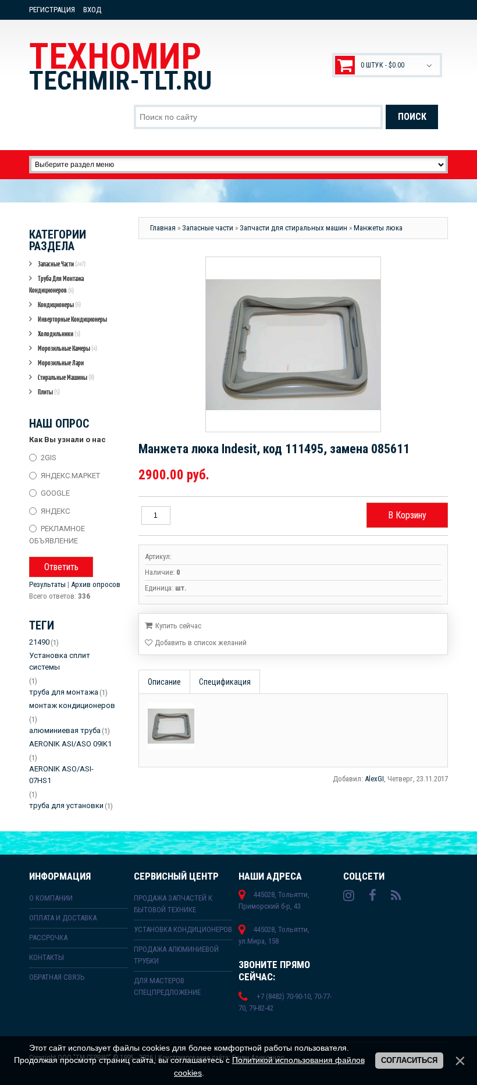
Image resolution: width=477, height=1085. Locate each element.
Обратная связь (57, 977)
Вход (92, 9)
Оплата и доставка (63, 917)
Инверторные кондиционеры (72, 319)
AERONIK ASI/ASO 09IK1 (70, 743)
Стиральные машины (66, 377)
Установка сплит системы (59, 661)
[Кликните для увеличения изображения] (293, 344)
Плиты (49, 392)
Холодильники (59, 334)
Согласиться (409, 1060)
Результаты (47, 584)
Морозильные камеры (67, 348)
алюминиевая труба (65, 730)
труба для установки (66, 805)
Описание (164, 681)
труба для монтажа (63, 692)
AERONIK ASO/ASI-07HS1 (61, 774)
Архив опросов (95, 584)
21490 (39, 642)
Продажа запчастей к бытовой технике (173, 904)
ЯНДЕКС (55, 510)
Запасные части (62, 264)
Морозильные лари (61, 363)
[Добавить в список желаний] (196, 643)
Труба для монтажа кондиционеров (56, 284)
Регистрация (52, 9)
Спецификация (225, 681)
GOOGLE (55, 493)
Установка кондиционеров (183, 929)
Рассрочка (48, 937)
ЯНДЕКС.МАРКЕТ (70, 475)
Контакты (46, 957)
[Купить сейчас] (173, 625)
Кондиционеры (59, 305)
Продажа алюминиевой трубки (176, 955)
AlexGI (374, 778)
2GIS (48, 457)
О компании (51, 898)
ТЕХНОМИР (120, 65)
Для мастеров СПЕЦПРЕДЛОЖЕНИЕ (167, 986)
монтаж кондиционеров (72, 705)
